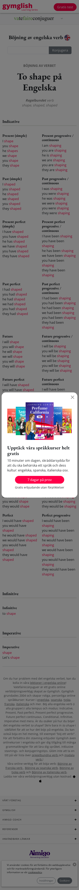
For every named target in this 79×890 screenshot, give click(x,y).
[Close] (72, 397)
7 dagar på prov (40, 480)
